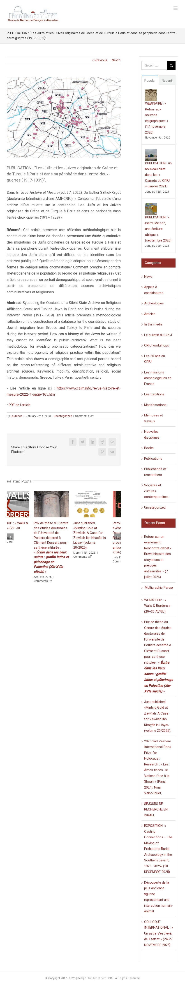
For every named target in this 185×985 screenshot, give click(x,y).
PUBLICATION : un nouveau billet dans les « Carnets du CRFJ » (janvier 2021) (158, 174)
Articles (149, 314)
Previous (101, 60)
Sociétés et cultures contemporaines (156, 491)
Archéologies (154, 303)
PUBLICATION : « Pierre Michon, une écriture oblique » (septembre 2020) (158, 228)
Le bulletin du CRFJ (158, 335)
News (148, 277)
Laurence (16, 416)
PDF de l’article (19, 405)
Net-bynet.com (97, 978)
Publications (153, 459)
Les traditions (154, 394)
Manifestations (155, 405)
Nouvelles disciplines (152, 435)
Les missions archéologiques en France (157, 378)
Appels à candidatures (153, 290)
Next (115, 60)
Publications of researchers (155, 472)
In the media (153, 324)
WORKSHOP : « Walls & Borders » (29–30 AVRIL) (157, 606)
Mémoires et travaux (153, 418)
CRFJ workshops (156, 345)
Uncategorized (63, 416)
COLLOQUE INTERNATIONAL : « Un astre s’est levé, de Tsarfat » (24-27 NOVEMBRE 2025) (158, 933)
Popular (150, 81)
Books (149, 448)
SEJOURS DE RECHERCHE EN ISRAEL (156, 809)
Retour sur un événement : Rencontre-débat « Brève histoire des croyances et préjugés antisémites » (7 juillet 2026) (102, 537)
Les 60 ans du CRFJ (154, 359)
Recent (167, 81)
